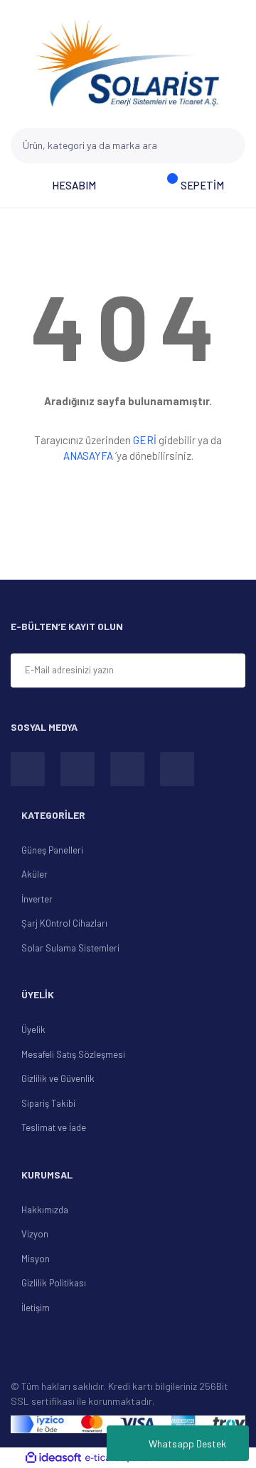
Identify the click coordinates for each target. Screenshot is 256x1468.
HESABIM (74, 185)
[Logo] (128, 64)
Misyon (35, 1258)
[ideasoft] (53, 1458)
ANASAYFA (88, 455)
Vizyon (34, 1234)
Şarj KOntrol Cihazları (64, 923)
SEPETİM (202, 185)
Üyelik (33, 1029)
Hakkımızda (44, 1209)
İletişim (35, 1307)
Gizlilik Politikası (53, 1282)
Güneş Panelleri (52, 850)
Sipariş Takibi (48, 1103)
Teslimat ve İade (53, 1127)
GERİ (144, 440)
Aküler (34, 874)
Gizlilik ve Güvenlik (58, 1078)
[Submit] (228, 671)
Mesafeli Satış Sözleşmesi (73, 1054)
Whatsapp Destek (187, 1443)
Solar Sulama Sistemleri (70, 948)
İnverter (37, 899)
